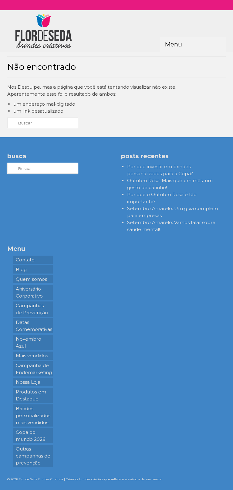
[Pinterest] (206, 5)
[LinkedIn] (215, 5)
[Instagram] (188, 5)
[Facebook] (197, 5)
